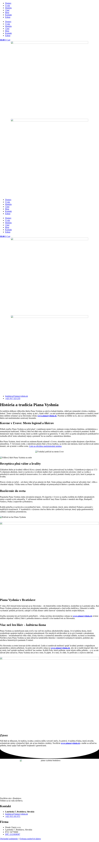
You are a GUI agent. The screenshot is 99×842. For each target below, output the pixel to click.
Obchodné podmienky (9, 839)
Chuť (7, 10)
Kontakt (8, 15)
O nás (7, 5)
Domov (8, 3)
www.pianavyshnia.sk (47, 416)
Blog (7, 12)
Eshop (7, 17)
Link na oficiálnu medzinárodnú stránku (45, 446)
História (8, 8)
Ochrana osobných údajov (30, 839)
